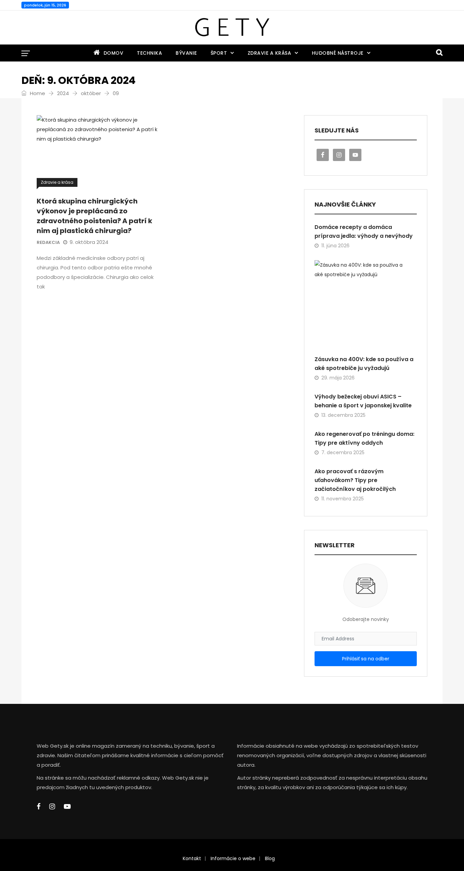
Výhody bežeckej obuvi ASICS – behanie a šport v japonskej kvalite (363, 401)
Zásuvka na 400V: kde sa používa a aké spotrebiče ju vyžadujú (364, 363)
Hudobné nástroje (337, 53)
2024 (63, 93)
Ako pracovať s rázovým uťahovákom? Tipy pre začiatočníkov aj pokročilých (355, 480)
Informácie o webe (233, 858)
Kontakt (192, 858)
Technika (149, 53)
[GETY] (231, 27)
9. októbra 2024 (89, 242)
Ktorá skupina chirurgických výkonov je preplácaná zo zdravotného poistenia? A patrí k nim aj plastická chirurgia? (94, 215)
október (91, 93)
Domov (114, 53)
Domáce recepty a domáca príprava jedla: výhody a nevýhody (364, 231)
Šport (219, 53)
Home (37, 93)
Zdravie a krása (269, 53)
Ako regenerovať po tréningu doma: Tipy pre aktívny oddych (364, 438)
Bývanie (186, 53)
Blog (270, 858)
